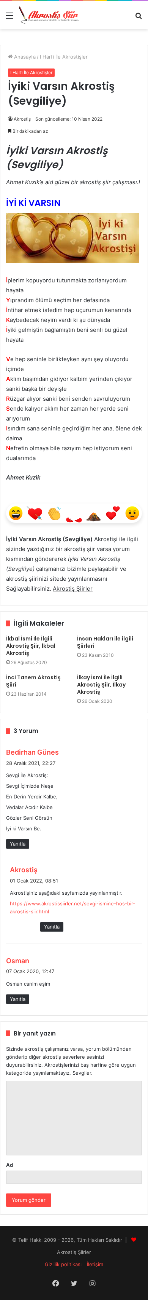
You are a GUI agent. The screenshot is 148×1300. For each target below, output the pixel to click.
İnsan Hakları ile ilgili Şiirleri (105, 642)
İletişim (95, 1264)
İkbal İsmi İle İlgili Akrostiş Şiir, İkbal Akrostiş (30, 646)
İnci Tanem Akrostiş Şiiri (33, 681)
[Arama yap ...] (138, 18)
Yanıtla (17, 844)
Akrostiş (22, 119)
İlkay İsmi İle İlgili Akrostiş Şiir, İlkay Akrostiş (101, 685)
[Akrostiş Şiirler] (49, 15)
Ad (9, 1165)
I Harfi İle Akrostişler (64, 57)
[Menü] (9, 18)
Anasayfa (24, 57)
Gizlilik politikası (63, 1264)
